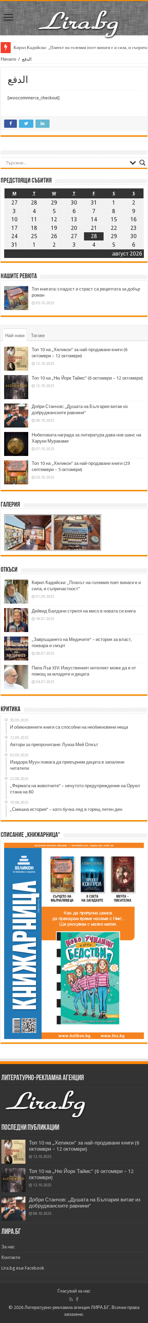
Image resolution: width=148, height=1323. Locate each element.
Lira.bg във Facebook (22, 1268)
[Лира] (79, 17)
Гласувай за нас (74, 1291)
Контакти (10, 1257)
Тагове (38, 335)
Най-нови (14, 335)
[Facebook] (77, 1299)
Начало (8, 59)
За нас (8, 1246)
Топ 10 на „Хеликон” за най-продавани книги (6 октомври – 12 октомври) (84, 1146)
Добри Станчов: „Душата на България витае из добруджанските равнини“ (84, 1203)
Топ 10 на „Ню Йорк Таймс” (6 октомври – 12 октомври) (87, 378)
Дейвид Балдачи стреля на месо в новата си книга (84, 611)
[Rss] (71, 1299)
